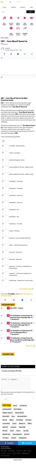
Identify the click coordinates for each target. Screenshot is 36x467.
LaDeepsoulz (22, 438)
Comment (5, 44)
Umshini (13, 438)
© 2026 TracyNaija (5, 446)
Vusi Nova (5, 438)
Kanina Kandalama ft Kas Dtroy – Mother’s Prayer (21, 167)
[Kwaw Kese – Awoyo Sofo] (5, 254)
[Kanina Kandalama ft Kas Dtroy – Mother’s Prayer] (5, 169)
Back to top (17, 460)
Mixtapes (22, 7)
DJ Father (28, 420)
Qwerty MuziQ (19, 413)
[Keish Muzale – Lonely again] (5, 183)
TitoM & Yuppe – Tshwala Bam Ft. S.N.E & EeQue (21, 280)
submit (5, 399)
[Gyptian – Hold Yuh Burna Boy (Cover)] (5, 247)
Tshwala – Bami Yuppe (14, 153)
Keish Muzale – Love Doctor (16, 195)
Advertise (9, 453)
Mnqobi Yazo (6, 434)
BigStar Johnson (7, 413)
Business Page (4, 450)
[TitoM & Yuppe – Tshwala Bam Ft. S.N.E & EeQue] (5, 282)
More (31, 7)
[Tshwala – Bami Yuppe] (5, 155)
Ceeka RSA (22, 427)
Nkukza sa (22, 423)
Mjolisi (11, 420)
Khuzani (5, 430)
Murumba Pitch (22, 416)
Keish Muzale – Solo (14, 209)
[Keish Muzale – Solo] (5, 212)
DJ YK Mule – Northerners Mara (17, 146)
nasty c (18, 430)
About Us (29, 450)
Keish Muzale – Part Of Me (15, 224)
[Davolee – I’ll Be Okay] (5, 233)
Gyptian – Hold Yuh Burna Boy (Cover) (18, 245)
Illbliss (30, 423)
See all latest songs (25, 289)
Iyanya (14, 423)
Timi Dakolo (19, 420)
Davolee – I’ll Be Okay (14, 231)
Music (7, 38)
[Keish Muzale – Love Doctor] (5, 197)
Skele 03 (5, 427)
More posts (30, 346)
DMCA (24, 450)
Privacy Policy (19, 450)
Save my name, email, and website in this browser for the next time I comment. (17, 393)
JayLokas (13, 427)
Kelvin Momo (17, 409)
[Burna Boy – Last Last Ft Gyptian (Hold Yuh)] (5, 240)
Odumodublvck (17, 434)
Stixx (13, 416)
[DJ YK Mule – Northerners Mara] (5, 148)
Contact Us (3, 453)
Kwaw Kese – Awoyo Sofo (15, 252)
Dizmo (15, 405)
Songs (4, 7)
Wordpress (8, 448)
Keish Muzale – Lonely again (16, 181)
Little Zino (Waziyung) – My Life (16, 160)
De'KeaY (26, 434)
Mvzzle (5, 420)
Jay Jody (25, 430)
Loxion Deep (6, 423)
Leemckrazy (23, 405)
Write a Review (11, 450)
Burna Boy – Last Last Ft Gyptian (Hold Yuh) (19, 238)
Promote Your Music (16, 453)
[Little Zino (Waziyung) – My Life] (5, 162)
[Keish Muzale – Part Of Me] (5, 226)
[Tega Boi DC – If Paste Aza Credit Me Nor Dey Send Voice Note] (5, 268)
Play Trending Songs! (5, 455)
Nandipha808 (7, 409)
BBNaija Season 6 (26, 453)
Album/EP (13, 7)
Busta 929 (6, 416)
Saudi (12, 430)
